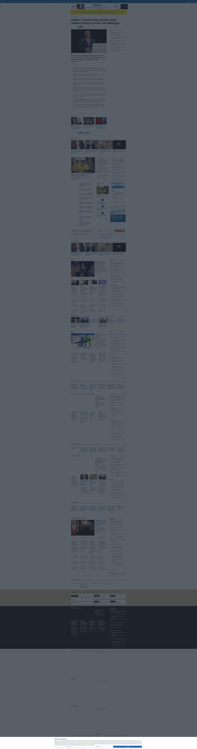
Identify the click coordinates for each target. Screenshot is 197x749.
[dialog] (98, 743)
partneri (59, 740)
